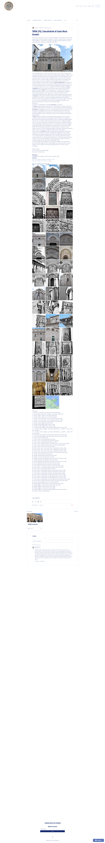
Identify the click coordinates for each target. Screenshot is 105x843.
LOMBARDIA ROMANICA (37, 20)
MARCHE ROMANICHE (58, 20)
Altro (65, 20)
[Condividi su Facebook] (32, 501)
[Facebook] (92, 6)
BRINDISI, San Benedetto (33, 524)
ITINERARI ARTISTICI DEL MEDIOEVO (53, 823)
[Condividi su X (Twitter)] (35, 501)
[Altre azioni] (72, 28)
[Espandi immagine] (39, 171)
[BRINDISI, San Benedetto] (35, 517)
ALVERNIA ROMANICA (48, 20)
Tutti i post (28, 20)
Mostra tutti (76, 511)
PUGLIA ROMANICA (36, 497)
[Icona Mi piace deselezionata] (35, 561)
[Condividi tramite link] (40, 501)
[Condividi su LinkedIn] (38, 501)
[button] (98, 6)
